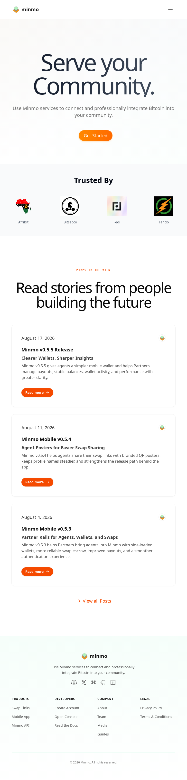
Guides (103, 734)
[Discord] (74, 682)
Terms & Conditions (156, 716)
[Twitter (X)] (84, 682)
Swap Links (21, 708)
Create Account (67, 708)
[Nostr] (93, 682)
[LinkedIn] (113, 682)
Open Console (66, 716)
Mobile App (21, 716)
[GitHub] (103, 682)
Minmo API (20, 725)
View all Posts (97, 601)
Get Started (95, 135)
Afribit (23, 222)
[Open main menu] (170, 9)
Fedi (116, 222)
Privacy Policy (151, 708)
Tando (164, 222)
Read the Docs (66, 725)
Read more (34, 392)
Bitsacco (70, 222)
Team (101, 716)
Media (102, 725)
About (102, 708)
